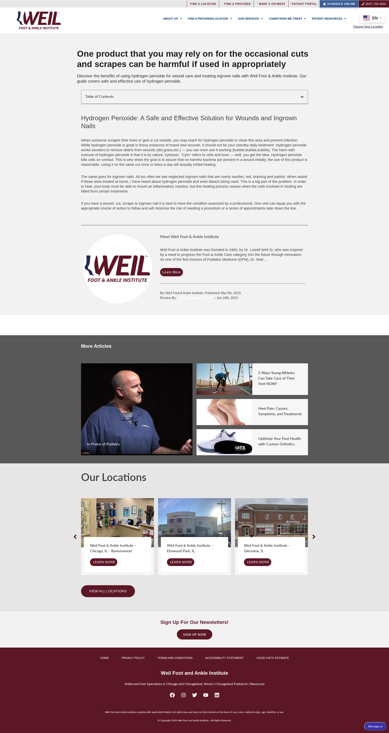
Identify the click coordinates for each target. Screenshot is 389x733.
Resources (257, 684)
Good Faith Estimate (272, 658)
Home (104, 658)
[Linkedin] (217, 695)
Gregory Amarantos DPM (195, 298)
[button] (302, 97)
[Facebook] (172, 695)
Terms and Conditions (174, 658)
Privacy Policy (133, 658)
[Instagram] (183, 695)
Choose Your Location (368, 26)
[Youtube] (206, 695)
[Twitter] (194, 695)
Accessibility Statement (224, 658)
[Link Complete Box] (136, 409)
